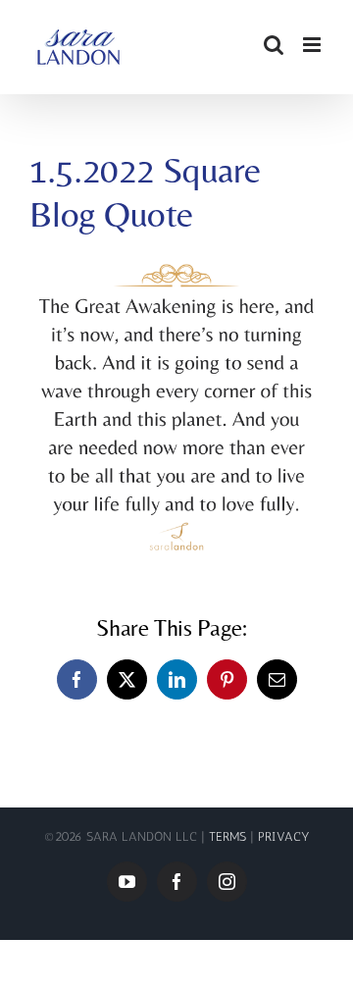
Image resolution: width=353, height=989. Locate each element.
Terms (229, 836)
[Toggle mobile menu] (313, 44)
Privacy (284, 836)
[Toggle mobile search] (273, 44)
